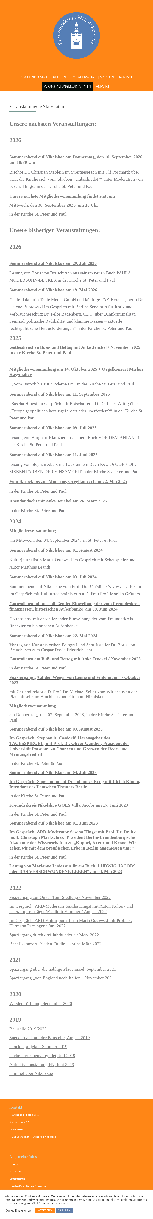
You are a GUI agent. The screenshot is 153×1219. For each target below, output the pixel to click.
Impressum (15, 1164)
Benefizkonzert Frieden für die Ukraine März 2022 (55, 943)
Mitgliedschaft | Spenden (93, 77)
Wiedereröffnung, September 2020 (40, 1003)
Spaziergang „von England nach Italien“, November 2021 (61, 977)
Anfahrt (102, 86)
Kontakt (125, 77)
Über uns (60, 77)
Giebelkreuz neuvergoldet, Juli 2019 (42, 1055)
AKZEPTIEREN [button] (44, 1210)
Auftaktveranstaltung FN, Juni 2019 (41, 1064)
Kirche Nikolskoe (34, 77)
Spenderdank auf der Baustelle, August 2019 (49, 1037)
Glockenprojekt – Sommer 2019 (38, 1046)
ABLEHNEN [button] (64, 1210)
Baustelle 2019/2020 (28, 1028)
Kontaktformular (17, 1178)
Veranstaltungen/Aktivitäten (67, 86)
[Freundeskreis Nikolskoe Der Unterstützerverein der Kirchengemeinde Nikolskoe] (76, 35)
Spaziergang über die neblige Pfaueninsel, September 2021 (62, 969)
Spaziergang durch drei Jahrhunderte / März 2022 (54, 934)
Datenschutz (15, 1171)
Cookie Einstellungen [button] (19, 1210)
